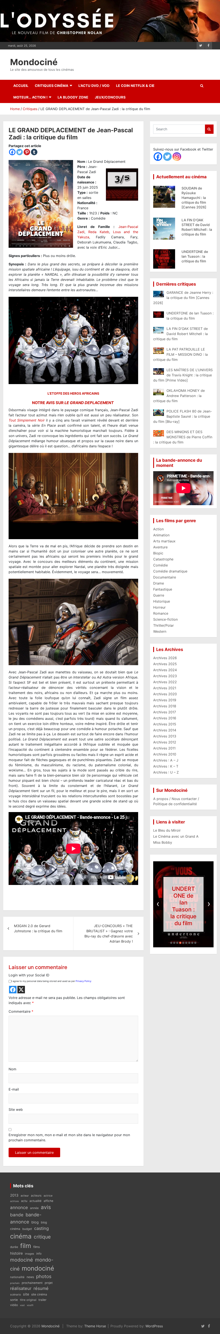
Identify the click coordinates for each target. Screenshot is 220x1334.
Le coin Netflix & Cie (135, 85)
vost (22, 1305)
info (38, 1253)
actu (24, 1201)
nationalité (17, 1277)
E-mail (14, 1089)
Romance (160, 613)
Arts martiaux (164, 541)
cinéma (21, 1236)
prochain (15, 1283)
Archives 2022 (165, 682)
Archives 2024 (165, 670)
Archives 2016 (164, 718)
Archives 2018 (164, 706)
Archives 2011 (164, 748)
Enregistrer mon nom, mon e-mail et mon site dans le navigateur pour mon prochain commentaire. (69, 1137)
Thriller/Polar (163, 625)
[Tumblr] (34, 152)
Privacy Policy (83, 981)
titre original (28, 1300)
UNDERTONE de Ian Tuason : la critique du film (195, 224)
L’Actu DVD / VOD (94, 85)
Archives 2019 (164, 700)
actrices (14, 1201)
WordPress (154, 1326)
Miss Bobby (162, 842)
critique (42, 1237)
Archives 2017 (164, 712)
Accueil (20, 85)
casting (41, 1228)
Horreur (159, 607)
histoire (16, 1253)
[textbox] (73, 857)
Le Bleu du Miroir (167, 830)
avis (46, 1207)
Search (209, 129)
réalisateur (20, 1288)
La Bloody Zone (73, 97)
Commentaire (21, 1011)
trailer (42, 1300)
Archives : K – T (165, 766)
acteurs (36, 1195)
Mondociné (34, 62)
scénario (15, 1294)
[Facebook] (12, 152)
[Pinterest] (27, 152)
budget (27, 1229)
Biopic (158, 553)
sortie (14, 1300)
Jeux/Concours (110, 97)
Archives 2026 (165, 658)
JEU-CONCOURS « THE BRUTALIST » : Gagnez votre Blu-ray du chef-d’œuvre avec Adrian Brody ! (108, 933)
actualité (35, 1201)
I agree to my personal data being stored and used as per (51, 981)
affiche (48, 1201)
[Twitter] (19, 152)
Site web (16, 1109)
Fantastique (162, 589)
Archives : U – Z (166, 772)
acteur (25, 1195)
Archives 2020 (165, 694)
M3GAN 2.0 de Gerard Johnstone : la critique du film (38, 928)
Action (158, 529)
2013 (14, 1195)
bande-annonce (25, 1218)
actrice (48, 1195)
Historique (161, 601)
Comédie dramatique (170, 571)
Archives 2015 (164, 724)
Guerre (158, 595)
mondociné (38, 1268)
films (36, 1247)
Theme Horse (95, 1326)
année (34, 1208)
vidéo (14, 1305)
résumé (41, 1288)
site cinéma (39, 1294)
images (29, 1253)
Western (159, 631)
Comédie (160, 565)
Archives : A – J (165, 760)
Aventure (160, 547)
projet (49, 1283)
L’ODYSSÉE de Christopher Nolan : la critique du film (197, 256)
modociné (21, 1260)
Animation (161, 535)
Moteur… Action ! (30, 97)
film (25, 1245)
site (26, 1294)
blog (35, 1222)
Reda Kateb (98, 232)
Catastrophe (163, 559)
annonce (19, 1207)
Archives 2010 (164, 754)
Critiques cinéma (51, 85)
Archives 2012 (164, 742)
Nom (12, 1069)
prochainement (32, 1283)
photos (43, 1276)
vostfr (30, 1305)
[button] (171, 943)
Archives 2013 (164, 736)
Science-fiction (165, 619)
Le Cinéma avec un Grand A (176, 836)
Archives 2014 (164, 730)
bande (16, 1214)
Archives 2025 (165, 664)
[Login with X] (21, 989)
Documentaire (164, 577)
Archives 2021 (164, 688)
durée (14, 1247)
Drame (158, 583)
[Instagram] (177, 156)
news (30, 1277)
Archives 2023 (165, 676)
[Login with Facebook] (13, 989)
